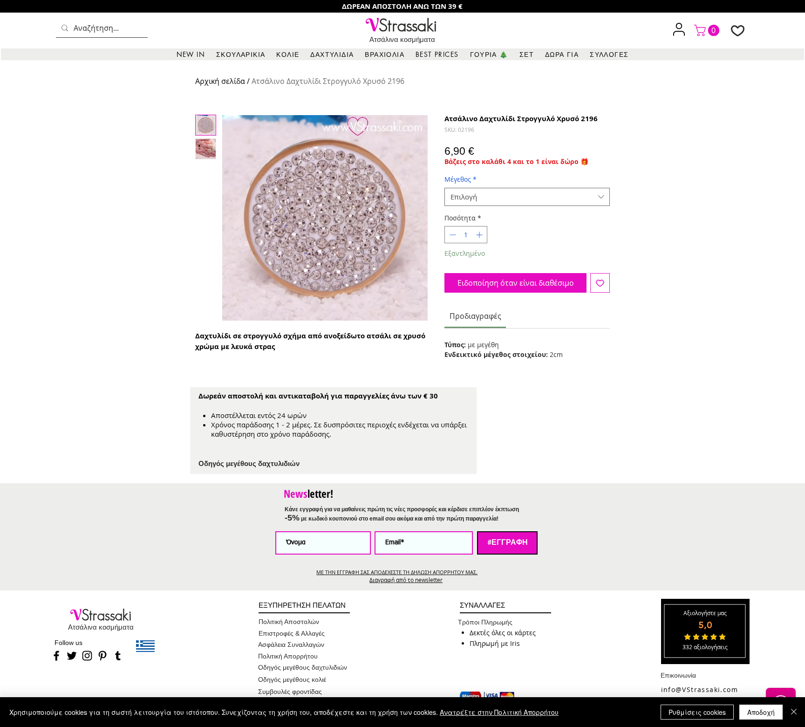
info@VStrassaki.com (699, 689)
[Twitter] (71, 655)
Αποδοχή (761, 712)
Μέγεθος (460, 179)
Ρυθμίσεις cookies (697, 712)
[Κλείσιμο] (793, 712)
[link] (708, 30)
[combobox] (527, 197)
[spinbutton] (465, 234)
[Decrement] (451, 234)
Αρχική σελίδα (220, 81)
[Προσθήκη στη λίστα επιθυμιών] (600, 283)
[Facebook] (56, 655)
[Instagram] (87, 655)
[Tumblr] (117, 655)
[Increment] (480, 234)
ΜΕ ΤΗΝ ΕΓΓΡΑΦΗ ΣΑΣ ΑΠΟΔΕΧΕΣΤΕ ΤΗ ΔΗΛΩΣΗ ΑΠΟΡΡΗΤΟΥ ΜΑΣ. (397, 572)
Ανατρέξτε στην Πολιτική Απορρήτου (499, 712)
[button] (240, 54)
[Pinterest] (102, 655)
